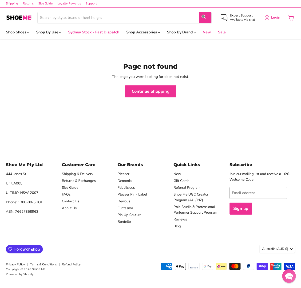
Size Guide (45, 3)
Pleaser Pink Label (132, 194)
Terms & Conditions (43, 264)
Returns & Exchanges (79, 180)
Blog (177, 226)
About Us (69, 208)
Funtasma (125, 208)
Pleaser (123, 174)
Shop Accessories (142, 32)
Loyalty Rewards (69, 3)
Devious (124, 201)
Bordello (124, 221)
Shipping (12, 3)
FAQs (66, 194)
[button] (289, 276)
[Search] (205, 17)
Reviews (180, 219)
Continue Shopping (151, 91)
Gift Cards (181, 180)
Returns (28, 3)
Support (91, 3)
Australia (275, 249)
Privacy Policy (15, 264)
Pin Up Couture (129, 214)
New (207, 32)
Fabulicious (126, 187)
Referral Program (187, 187)
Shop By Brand (180, 32)
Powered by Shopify (20, 274)
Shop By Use (47, 32)
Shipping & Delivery (77, 174)
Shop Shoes (16, 32)
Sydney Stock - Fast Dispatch (93, 32)
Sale (222, 32)
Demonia (125, 180)
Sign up (240, 208)
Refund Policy (71, 264)
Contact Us (70, 201)
